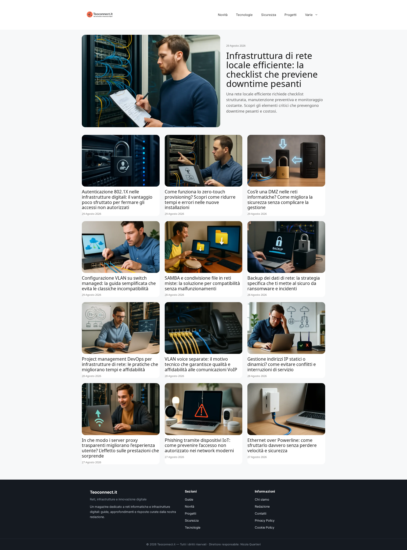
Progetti (290, 15)
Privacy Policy (265, 520)
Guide (189, 499)
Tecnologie (244, 15)
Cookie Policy (264, 527)
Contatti (260, 513)
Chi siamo (262, 499)
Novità (222, 15)
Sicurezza (268, 15)
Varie (309, 15)
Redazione (262, 506)
